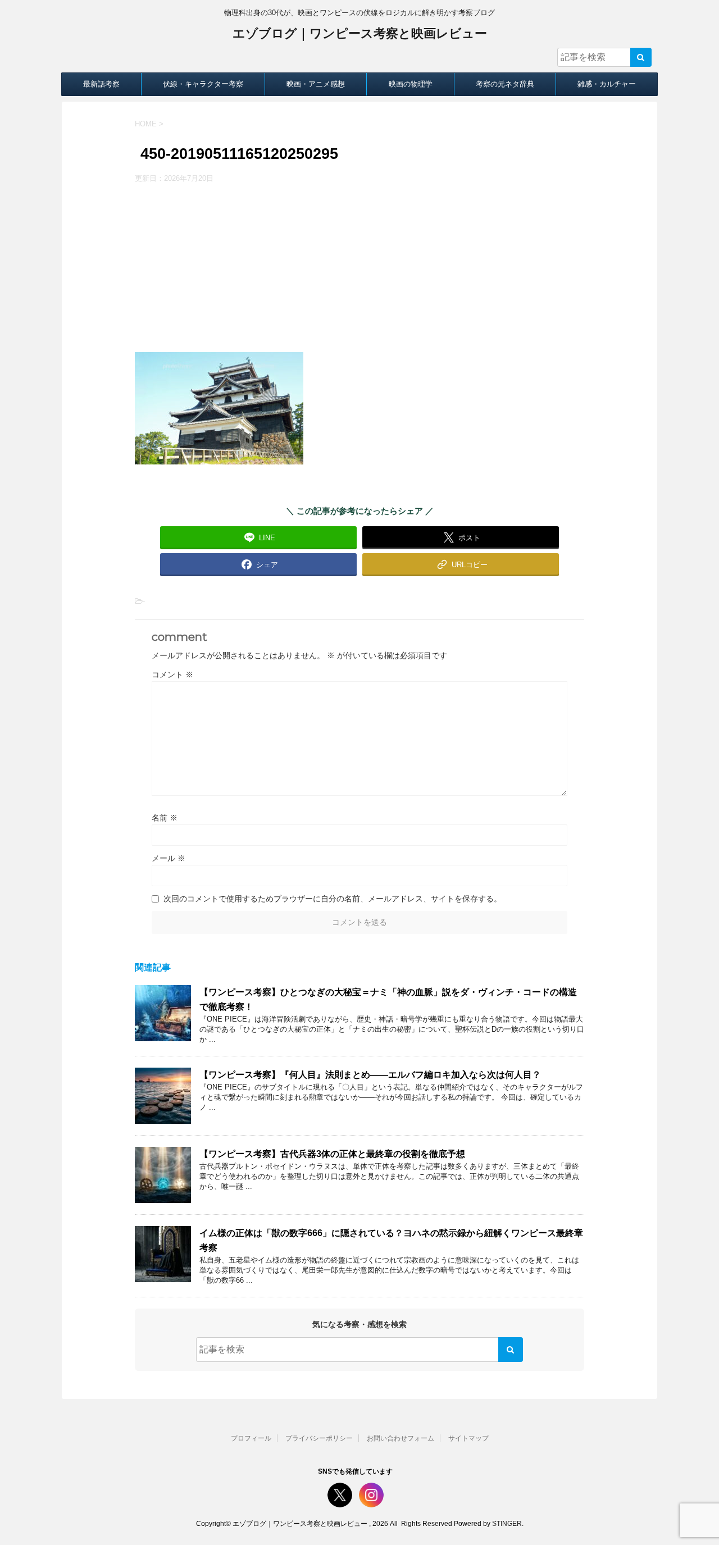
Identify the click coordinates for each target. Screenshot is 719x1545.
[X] (339, 1495)
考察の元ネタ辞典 (505, 84)
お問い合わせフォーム (400, 1438)
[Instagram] (371, 1495)
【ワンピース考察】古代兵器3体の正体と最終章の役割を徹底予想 (332, 1154)
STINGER (507, 1524)
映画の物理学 (411, 84)
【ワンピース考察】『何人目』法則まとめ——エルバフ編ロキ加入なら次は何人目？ (370, 1074)
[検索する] (641, 57)
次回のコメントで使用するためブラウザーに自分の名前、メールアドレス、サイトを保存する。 (332, 898)
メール (168, 858)
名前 (165, 817)
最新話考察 (101, 84)
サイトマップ (468, 1438)
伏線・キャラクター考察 (203, 84)
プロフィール (251, 1438)
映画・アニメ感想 (315, 84)
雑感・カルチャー (606, 84)
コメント (172, 674)
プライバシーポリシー (319, 1438)
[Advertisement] (359, 268)
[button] (460, 564)
